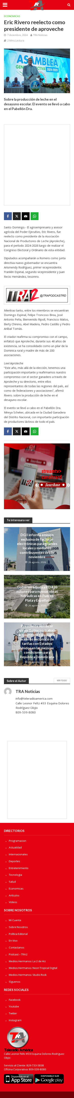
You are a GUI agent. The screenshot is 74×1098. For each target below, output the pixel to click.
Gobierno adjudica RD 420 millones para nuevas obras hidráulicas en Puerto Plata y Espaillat (37, 593)
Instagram (15, 1020)
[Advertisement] (37, 164)
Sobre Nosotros (18, 927)
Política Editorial (18, 934)
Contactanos (16, 947)
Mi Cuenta (15, 920)
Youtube (14, 1006)
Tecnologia (15, 875)
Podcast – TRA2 (18, 954)
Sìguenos (14, 981)
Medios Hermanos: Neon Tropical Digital (33, 968)
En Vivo (13, 940)
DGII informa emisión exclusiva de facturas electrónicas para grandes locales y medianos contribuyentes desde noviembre (37, 546)
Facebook (15, 1000)
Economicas (12, 16)
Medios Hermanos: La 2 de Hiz (27, 961)
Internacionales (18, 854)
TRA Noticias (40, 35)
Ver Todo (62, 680)
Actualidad (15, 847)
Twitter (13, 1013)
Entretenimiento (18, 868)
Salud (12, 881)
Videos (13, 902)
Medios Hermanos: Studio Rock (28, 975)
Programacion (17, 841)
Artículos (14, 895)
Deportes (14, 861)
